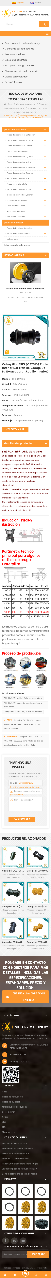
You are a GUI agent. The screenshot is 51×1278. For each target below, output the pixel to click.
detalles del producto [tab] (18, 443)
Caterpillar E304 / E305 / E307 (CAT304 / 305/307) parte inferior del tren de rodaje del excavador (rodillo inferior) (24, 741)
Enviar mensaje (21, 819)
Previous (3, 280)
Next (47, 280)
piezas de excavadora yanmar (20, 195)
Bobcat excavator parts (17, 200)
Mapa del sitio (8, 1132)
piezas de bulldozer (13, 222)
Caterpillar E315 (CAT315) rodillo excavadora (23, 712)
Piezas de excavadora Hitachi (19, 146)
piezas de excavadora (25, 104)
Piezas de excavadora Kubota (19, 189)
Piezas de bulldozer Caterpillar (19, 228)
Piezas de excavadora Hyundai (20, 156)
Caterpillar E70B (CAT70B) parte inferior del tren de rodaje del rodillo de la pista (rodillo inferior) (13, 871)
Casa (9, 104)
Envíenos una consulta (25, 1273)
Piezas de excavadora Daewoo (20, 173)
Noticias (5, 1117)
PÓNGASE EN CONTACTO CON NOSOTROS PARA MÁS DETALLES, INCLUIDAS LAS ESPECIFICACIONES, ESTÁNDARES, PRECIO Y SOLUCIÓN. (25, 975)
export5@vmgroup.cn (20, 1061)
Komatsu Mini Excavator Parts (34, 1268)
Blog (4, 1122)
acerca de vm (8, 1112)
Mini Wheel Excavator (16, 216)
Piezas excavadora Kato (17, 184)
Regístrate (38, 1254)
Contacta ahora (15, 429)
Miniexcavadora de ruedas (17, 245)
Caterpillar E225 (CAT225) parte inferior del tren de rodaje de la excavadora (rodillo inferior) (38, 942)
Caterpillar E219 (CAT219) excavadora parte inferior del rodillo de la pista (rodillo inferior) (13, 942)
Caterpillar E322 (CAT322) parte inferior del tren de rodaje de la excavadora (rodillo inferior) (22, 724)
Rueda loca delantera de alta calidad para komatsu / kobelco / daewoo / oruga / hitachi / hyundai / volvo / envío (25, 288)
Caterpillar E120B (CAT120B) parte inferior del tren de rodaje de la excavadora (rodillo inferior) (38, 871)
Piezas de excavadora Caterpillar (21, 135)
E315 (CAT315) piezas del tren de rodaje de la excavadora (23, 705)
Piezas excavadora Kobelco (18, 151)
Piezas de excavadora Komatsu (20, 140)
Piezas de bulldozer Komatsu (19, 233)
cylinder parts (12, 239)
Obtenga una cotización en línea (29, 997)
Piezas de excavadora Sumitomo (21, 167)
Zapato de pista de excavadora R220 (19, 1169)
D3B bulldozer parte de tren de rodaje (19, 1174)
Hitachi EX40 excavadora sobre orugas (20, 1164)
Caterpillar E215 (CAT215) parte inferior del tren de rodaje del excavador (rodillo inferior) (38, 906)
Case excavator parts (16, 206)
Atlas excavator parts (16, 211)
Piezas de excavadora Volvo (19, 162)
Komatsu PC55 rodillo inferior (15, 1158)
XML (4, 1127)
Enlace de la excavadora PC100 (16, 1153)
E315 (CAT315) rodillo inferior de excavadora (23, 698)
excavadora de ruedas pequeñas (17, 1148)
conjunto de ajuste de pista (14, 1143)
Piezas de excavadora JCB (18, 178)
